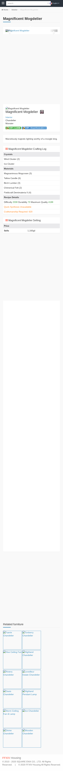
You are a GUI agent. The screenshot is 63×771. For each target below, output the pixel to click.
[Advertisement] (31, 69)
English (55, 3)
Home (5, 10)
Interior (14, 10)
